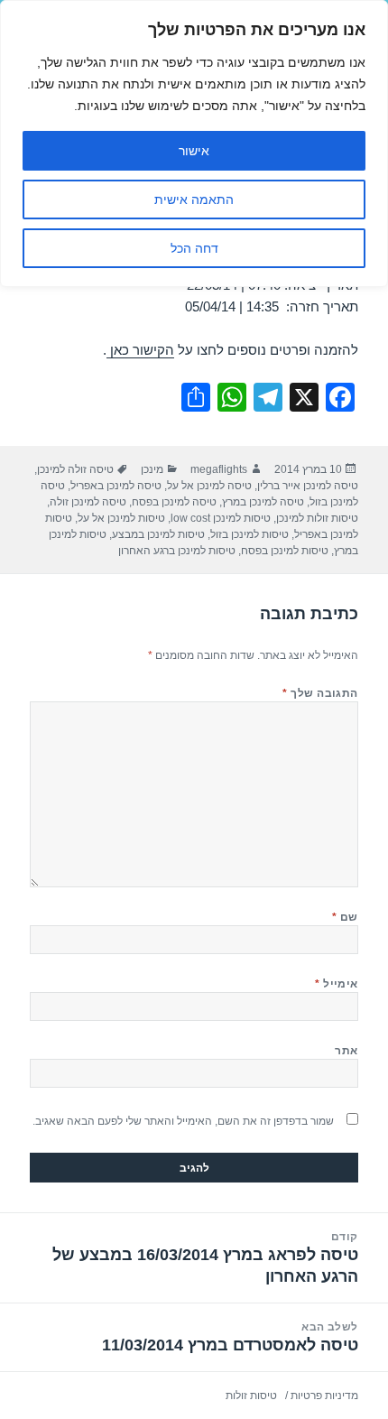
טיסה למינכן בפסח (174, 502)
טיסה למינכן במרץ (263, 502)
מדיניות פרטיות (324, 1395)
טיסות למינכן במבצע (158, 534)
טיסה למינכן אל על (209, 485)
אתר (346, 1050)
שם (345, 917)
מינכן (152, 469)
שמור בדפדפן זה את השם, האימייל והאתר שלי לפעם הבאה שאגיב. (183, 1121)
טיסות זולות (251, 1395)
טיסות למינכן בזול (249, 534)
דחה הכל (194, 248)
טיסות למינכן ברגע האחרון (177, 550)
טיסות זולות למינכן (317, 518)
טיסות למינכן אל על (121, 518)
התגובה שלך (320, 693)
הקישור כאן (140, 349)
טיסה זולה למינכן (75, 469)
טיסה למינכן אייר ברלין (307, 485)
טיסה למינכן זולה (88, 502)
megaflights (218, 469)
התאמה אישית (194, 199)
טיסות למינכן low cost (221, 518)
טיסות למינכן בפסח (284, 550)
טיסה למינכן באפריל (116, 485)
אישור (194, 151)
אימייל (336, 984)
